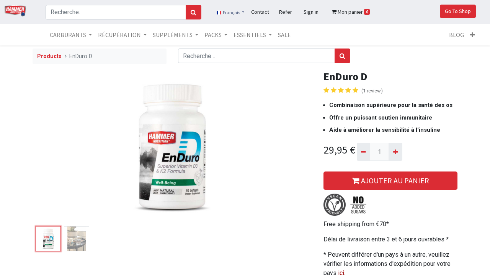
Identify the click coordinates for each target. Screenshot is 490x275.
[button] (472, 34)
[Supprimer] (363, 151)
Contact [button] (260, 11)
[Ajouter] (395, 151)
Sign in (311, 11)
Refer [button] (285, 11)
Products (49, 56)
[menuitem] (284, 34)
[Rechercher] (193, 12)
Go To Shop (458, 11)
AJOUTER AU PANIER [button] (394, 180)
